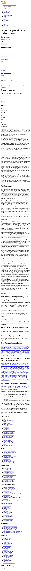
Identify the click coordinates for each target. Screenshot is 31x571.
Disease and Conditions (8, 442)
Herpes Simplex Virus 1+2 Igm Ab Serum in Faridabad (14, 365)
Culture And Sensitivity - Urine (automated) (10, 350)
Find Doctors (6, 12)
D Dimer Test (6, 495)
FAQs (4, 421)
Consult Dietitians (7, 477)
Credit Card (6, 18)
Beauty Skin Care (7, 513)
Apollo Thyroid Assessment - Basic (21, 386)
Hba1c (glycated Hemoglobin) (7, 346)
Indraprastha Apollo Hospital (10, 528)
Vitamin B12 (24, 354)
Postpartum (6, 542)
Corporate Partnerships (8, 435)
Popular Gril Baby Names (9, 563)
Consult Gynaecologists (8, 473)
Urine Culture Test (7, 496)
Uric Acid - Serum (5, 352)
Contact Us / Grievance (8, 420)
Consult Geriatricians (8, 480)
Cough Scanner (7, 455)
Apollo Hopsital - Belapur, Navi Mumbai (12, 531)
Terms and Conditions (8, 424)
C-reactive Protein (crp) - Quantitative (18, 348)
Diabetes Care (6, 517)
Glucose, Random (25, 347)
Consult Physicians (7, 469)
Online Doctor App (7, 437)
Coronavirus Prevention (8, 516)
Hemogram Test (7, 491)
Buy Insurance (6, 21)
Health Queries (6, 423)
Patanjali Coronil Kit (8, 519)
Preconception (6, 539)
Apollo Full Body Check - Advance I (9, 389)
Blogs (4, 444)
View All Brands (7, 506)
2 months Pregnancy (8, 556)
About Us (5, 419)
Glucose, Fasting (16, 347)
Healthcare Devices (7, 512)
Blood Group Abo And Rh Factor (8, 354)
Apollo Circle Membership (9, 452)
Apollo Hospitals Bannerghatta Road (11, 529)
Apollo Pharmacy (7, 440)
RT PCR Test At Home (8, 487)
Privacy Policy (6, 428)
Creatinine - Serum (5, 348)
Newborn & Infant (7, 543)
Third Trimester (7, 547)
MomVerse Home (7, 538)
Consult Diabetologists (8, 481)
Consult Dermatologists (8, 471)
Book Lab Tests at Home (9, 488)
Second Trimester (7, 546)
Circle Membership (7, 15)
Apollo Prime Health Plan (6, 386)
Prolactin (12, 355)
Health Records (7, 16)
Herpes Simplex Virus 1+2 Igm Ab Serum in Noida (14, 364)
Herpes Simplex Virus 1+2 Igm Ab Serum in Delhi (12, 363)
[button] (15, 300)
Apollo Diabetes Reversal (9, 461)
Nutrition (5, 511)
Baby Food (6, 559)
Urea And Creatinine (24, 352)
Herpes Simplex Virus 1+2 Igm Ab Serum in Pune (14, 376)
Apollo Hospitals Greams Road (10, 527)
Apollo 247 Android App (9, 431)
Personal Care (6, 508)
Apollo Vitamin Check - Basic (7, 387)
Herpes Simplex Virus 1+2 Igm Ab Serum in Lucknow (14, 377)
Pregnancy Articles (7, 552)
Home (4, 24)
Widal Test (5, 499)
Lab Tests (5, 13)
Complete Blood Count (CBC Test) (11, 497)
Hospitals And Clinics (8, 441)
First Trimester (6, 544)
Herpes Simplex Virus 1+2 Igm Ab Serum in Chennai (17, 372)
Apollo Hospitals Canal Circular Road (12, 532)
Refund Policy (6, 427)
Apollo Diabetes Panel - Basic (22, 387)
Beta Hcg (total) (25, 351)
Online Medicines (7, 453)
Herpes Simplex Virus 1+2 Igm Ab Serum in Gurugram (15, 366)
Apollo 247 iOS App (8, 432)
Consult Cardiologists (8, 476)
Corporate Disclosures (8, 433)
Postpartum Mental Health (9, 551)
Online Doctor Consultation (9, 451)
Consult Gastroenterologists (9, 475)
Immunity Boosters (7, 515)
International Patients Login (9, 462)
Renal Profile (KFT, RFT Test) (10, 489)
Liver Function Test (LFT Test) (10, 500)
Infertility (5, 550)
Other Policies (6, 429)
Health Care (6, 507)
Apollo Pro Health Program (9, 456)
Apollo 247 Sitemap (8, 436)
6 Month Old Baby (7, 561)
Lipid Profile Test (7, 492)
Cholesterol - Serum (19, 346)
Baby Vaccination (7, 560)
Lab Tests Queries (7, 445)
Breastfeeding (6, 557)
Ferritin (18, 354)
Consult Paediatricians (8, 472)
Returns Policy (6, 425)
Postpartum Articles (7, 553)
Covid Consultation (7, 468)
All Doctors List (7, 460)
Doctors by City (7, 459)
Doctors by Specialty (8, 457)
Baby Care (5, 509)
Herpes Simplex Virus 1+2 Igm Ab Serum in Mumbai (13, 373)
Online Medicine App (8, 438)
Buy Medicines (6, 11)
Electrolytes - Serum (14, 352)
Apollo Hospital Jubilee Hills (10, 526)
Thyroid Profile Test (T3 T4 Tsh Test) (12, 493)
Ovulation (5, 548)
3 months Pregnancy (8, 555)
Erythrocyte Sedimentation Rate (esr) (12, 351)
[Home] (3, 3)
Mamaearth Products (8, 520)
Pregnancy (5, 540)
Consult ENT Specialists (9, 479)
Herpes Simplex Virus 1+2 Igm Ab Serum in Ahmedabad (15, 374)
